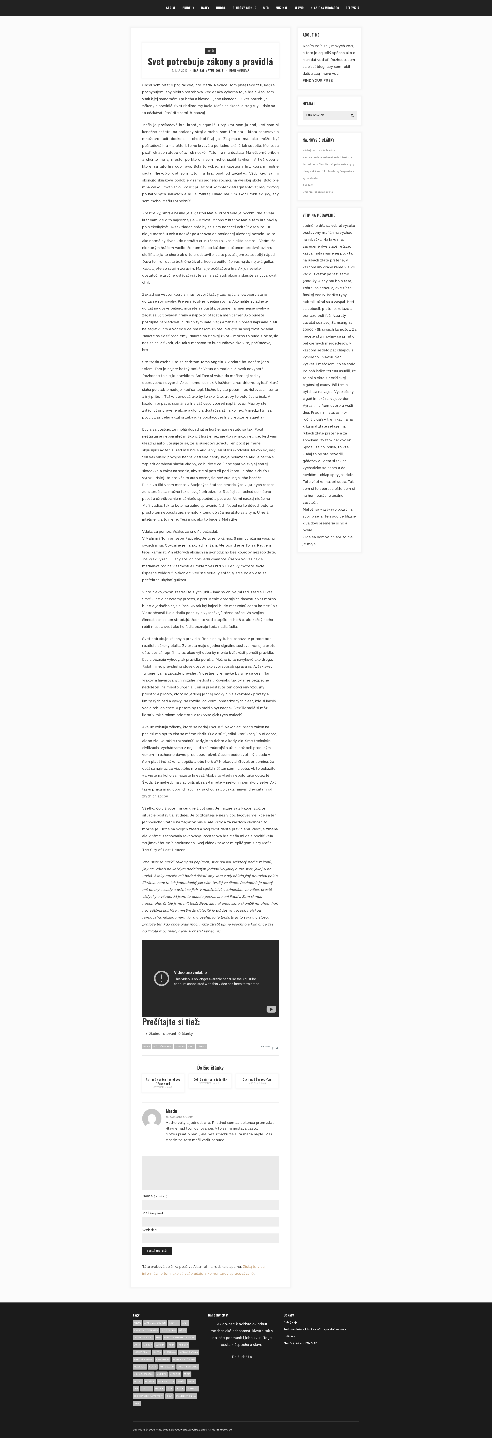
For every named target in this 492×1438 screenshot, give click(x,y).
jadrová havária (143, 1359)
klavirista (140, 1367)
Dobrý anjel (291, 1322)
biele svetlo (168, 1330)
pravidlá (180, 1046)
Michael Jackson (143, 1374)
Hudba (221, 8)
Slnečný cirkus (244, 8)
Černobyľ (192, 1389)
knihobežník (167, 1367)
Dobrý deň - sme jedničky (210, 1079)
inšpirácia (170, 1352)
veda (169, 1389)
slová (191, 1381)
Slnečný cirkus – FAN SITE (300, 1343)
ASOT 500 (174, 1323)
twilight (146, 1389)
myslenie (175, 1374)
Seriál (171, 8)
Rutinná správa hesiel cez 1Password (163, 1081)
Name (154, 1196)
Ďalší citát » (242, 1357)
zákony (201, 1046)
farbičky (183, 1345)
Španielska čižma (186, 1396)
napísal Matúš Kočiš (208, 70)
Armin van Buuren (155, 1323)
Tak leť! (308, 185)
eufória (160, 1345)
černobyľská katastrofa (148, 1396)
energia (147, 1345)
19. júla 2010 (179, 70)
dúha (137, 1345)
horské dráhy (142, 1352)
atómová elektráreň (146, 1330)
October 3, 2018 (163, 1087)
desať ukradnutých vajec (179, 1337)
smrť (191, 1046)
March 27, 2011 (257, 1083)
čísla (169, 1396)
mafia (146, 1046)
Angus (137, 1323)
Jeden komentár (239, 70)
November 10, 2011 (210, 1083)
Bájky (205, 8)
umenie (159, 1389)
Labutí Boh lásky (188, 1367)
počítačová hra (162, 1046)
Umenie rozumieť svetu (318, 192)
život (137, 1403)
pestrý (138, 1381)
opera (187, 1374)
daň (158, 1337)
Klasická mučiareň (325, 8)
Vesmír (180, 1389)
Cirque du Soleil (143, 1337)
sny (136, 1389)
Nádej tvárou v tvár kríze (319, 150)
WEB (266, 8)
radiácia (150, 1381)
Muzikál (282, 8)
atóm (185, 1323)
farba (171, 1345)
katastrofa (162, 1359)
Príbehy (188, 8)
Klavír (299, 8)
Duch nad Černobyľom (257, 1079)
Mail (153, 1213)
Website (149, 1230)
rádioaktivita (166, 1381)
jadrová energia (188, 1352)
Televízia (352, 8)
